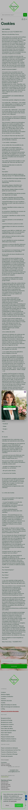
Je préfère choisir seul (9, 408)
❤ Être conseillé (9, 406)
